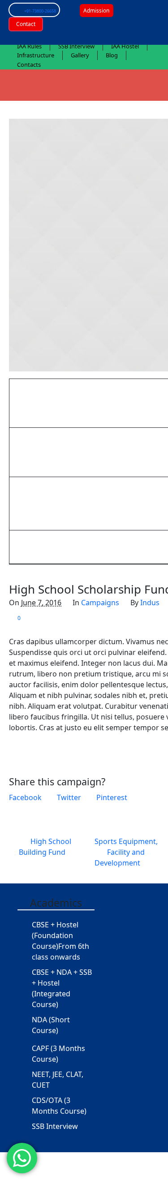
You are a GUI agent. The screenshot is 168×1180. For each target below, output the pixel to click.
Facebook (25, 797)
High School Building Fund (45, 846)
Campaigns (100, 602)
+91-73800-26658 (40, 11)
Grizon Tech (63, 1171)
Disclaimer (107, 1171)
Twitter (69, 797)
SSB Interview (55, 1126)
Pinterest (111, 797)
